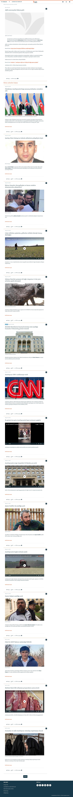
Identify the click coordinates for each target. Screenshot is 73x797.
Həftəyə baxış (6, 792)
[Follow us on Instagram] (40, 785)
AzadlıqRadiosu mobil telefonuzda (10, 786)
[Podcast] (50, 785)
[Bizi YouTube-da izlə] (63, 2)
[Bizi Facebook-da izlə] (69, 2)
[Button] (8, 78)
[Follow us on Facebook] (37, 785)
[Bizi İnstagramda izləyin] (66, 2)
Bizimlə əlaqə (6, 790)
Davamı (25, 776)
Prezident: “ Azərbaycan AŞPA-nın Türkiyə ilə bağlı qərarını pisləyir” (24, 62)
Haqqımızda (6, 784)
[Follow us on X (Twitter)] (43, 785)
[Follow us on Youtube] (45, 785)
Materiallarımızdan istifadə (9, 788)
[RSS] (48, 785)
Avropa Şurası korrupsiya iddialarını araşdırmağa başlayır (22, 48)
